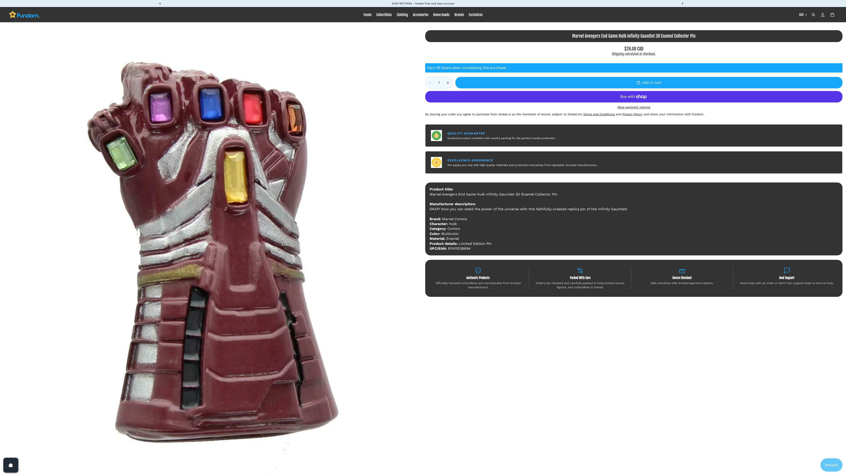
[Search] (813, 15)
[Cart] (832, 15)
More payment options (634, 107)
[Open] (10, 465)
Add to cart (652, 82)
